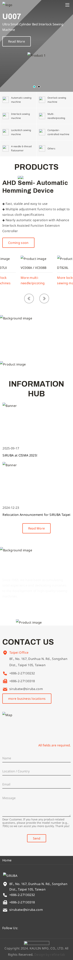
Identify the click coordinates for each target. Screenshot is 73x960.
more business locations (27, 698)
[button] (34, 87)
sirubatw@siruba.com (26, 689)
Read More (16, 41)
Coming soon (18, 243)
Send (36, 838)
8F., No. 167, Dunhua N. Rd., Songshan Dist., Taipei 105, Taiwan (38, 662)
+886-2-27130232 (22, 673)
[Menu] (67, 5)
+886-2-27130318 (22, 681)
